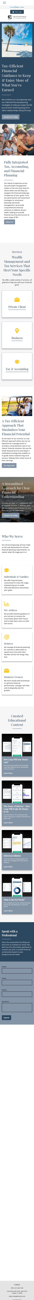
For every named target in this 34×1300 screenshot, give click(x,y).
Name (4, 967)
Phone (4, 990)
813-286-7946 (19, 1288)
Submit (6, 1018)
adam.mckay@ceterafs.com (17, 1296)
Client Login (18, 12)
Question (5, 1001)
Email (4, 978)
